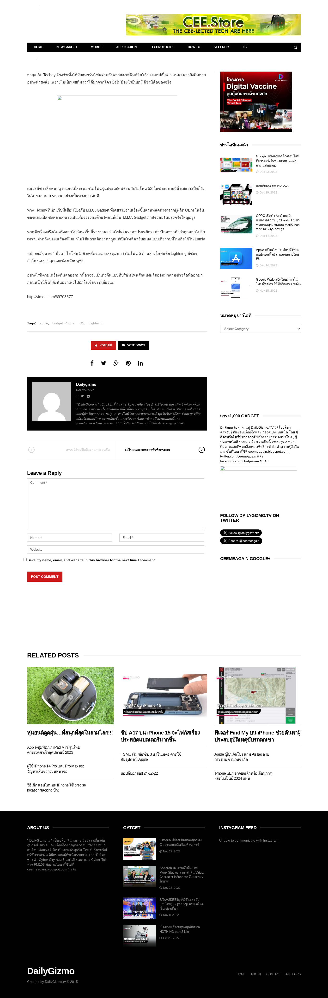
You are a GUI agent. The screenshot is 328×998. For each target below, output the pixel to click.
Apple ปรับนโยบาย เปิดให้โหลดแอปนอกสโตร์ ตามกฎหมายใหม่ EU (277, 254)
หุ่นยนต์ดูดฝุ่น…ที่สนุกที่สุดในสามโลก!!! (70, 733)
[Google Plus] (285, 6)
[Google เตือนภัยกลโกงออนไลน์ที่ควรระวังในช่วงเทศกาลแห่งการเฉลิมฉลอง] (236, 164)
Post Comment (45, 577)
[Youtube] (291, 6)
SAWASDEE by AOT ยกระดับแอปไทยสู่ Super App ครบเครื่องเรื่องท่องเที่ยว (181, 904)
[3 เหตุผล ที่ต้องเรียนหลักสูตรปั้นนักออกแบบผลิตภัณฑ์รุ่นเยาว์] (139, 849)
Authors (46, 6)
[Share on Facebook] (92, 363)
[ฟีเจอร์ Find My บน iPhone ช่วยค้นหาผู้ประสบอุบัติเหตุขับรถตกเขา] (257, 695)
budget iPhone (63, 323)
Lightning (96, 323)
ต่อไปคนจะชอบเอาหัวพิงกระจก (147, 450)
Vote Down (136, 345)
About (256, 974)
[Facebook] (272, 6)
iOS (81, 323)
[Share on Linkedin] (141, 363)
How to (194, 47)
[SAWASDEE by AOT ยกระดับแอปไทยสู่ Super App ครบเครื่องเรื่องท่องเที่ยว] (139, 908)
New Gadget (66, 47)
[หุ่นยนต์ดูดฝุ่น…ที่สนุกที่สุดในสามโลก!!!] (70, 695)
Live (246, 47)
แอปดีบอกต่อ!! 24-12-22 (139, 773)
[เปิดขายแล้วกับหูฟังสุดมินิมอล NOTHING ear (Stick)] (139, 935)
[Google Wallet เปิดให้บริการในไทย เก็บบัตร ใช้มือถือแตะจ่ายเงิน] (236, 288)
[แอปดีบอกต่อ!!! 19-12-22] (236, 194)
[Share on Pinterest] (128, 363)
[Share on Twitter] (103, 363)
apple (44, 323)
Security (221, 47)
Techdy (49, 75)
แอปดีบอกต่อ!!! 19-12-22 (272, 186)
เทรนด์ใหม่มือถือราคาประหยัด (88, 450)
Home (38, 47)
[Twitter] (278, 6)
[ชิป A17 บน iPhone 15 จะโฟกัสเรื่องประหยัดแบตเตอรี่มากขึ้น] (164, 695)
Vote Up (106, 345)
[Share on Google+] (116, 363)
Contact (32, 6)
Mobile (97, 47)
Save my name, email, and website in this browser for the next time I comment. (92, 560)
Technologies (162, 47)
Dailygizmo (86, 384)
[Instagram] (297, 6)
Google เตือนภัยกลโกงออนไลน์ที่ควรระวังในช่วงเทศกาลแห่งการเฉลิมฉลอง (277, 160)
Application (126, 47)
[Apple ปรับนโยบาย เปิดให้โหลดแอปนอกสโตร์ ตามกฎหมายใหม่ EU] (236, 258)
